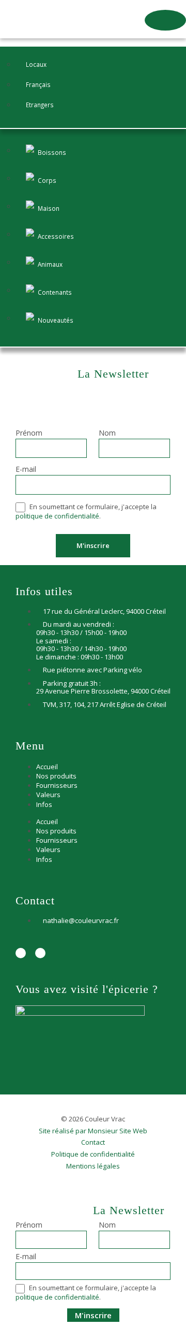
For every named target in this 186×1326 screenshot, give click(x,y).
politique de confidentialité (57, 516)
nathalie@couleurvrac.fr (81, 920)
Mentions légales (93, 1166)
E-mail (26, 470)
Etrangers (40, 104)
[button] (165, 20)
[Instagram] (40, 953)
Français (38, 84)
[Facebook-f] (21, 953)
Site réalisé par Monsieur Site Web (93, 1131)
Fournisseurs (57, 785)
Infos (44, 804)
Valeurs (48, 794)
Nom (107, 433)
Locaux (36, 64)
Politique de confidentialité (93, 1154)
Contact (93, 1142)
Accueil (47, 766)
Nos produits (56, 776)
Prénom (29, 433)
